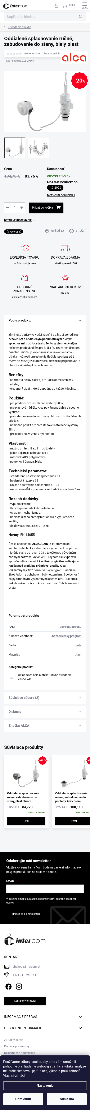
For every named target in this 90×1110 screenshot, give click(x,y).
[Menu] (85, 5)
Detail (26, 821)
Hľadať (80, 16)
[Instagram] (18, 986)
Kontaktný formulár (25, 1000)
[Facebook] (8, 986)
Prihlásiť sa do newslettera (26, 913)
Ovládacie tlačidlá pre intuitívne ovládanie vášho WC (44, 677)
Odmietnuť (23, 1099)
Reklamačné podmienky (19, 1053)
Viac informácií (14, 1075)
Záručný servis (13, 1039)
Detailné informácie (18, 220)
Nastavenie (45, 1085)
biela (78, 645)
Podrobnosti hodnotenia (57, 53)
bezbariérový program (66, 636)
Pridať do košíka (42, 207)
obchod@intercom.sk (26, 966)
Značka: (68, 71)
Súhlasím (67, 1099)
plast (78, 654)
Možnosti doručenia (61, 195)
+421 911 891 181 (24, 974)
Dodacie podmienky (17, 1046)
